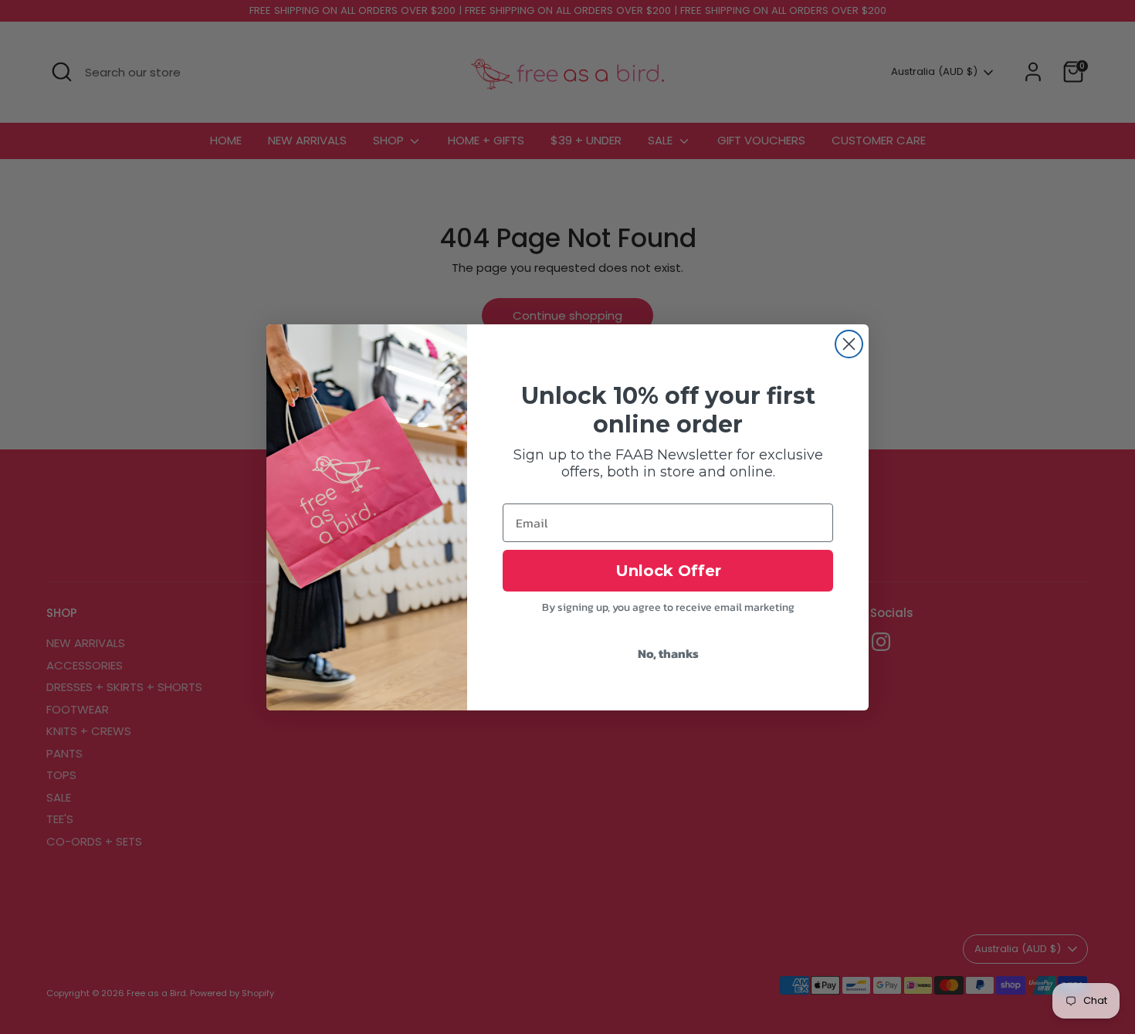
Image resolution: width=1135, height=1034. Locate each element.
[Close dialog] (848, 344)
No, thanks (668, 653)
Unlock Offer (668, 570)
